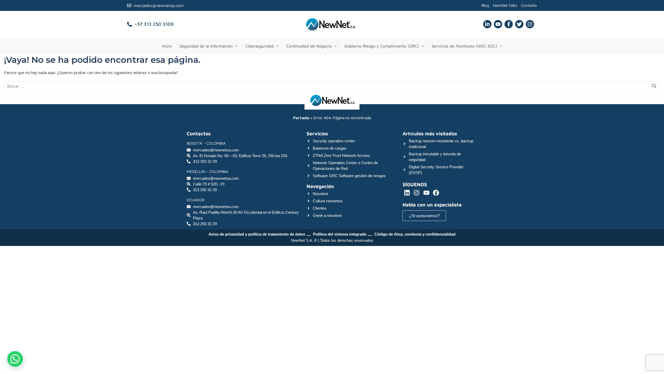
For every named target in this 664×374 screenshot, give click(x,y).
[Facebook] (436, 192)
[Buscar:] (332, 86)
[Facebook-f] (508, 24)
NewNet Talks (505, 5)
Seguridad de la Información (206, 46)
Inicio (167, 46)
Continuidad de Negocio (309, 46)
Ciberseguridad (259, 46)
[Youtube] (498, 24)
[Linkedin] (407, 192)
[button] (208, 46)
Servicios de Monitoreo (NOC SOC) (464, 46)
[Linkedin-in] (487, 24)
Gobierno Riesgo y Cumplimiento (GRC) (381, 46)
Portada (301, 117)
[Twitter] (519, 24)
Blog (485, 5)
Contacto (529, 5)
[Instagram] (530, 24)
